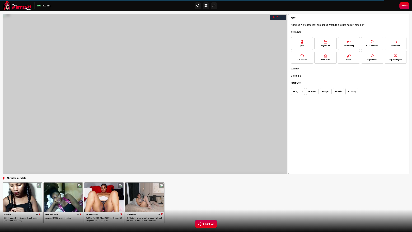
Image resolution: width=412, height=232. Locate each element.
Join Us (404, 6)
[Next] (214, 5)
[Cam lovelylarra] (22, 197)
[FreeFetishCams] (17, 5)
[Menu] (206, 5)
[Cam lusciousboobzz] (104, 197)
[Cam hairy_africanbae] (63, 197)
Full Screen (278, 17)
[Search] (198, 5)
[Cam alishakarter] (144, 197)
